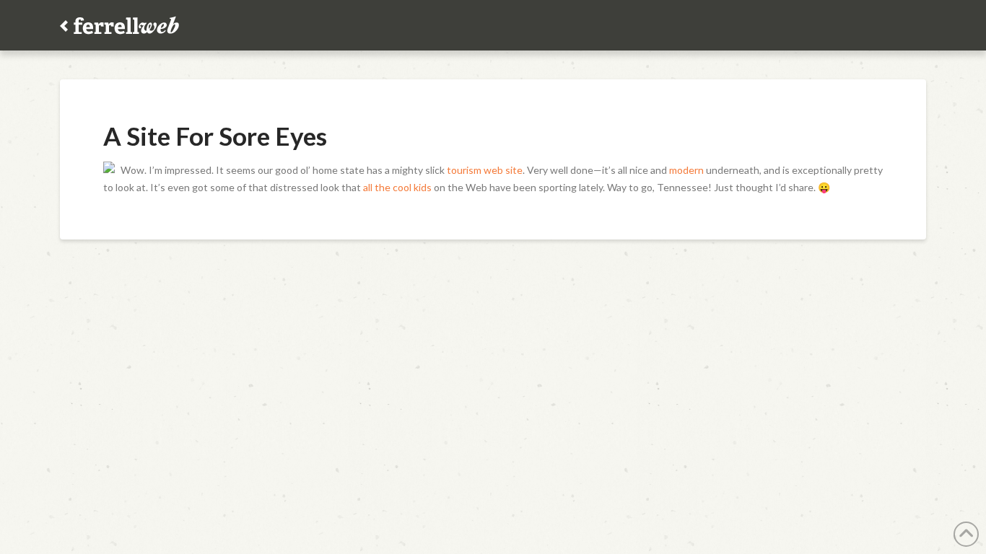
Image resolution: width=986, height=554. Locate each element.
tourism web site (485, 170)
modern (686, 170)
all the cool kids (397, 187)
